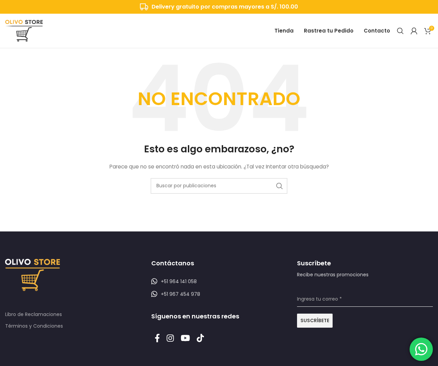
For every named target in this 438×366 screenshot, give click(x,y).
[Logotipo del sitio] (24, 30)
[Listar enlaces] (219, 281)
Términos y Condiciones (34, 326)
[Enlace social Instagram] (170, 338)
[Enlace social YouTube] (185, 338)
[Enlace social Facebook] (157, 338)
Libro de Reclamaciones (33, 314)
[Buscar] (400, 31)
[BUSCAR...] (279, 186)
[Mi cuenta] (414, 31)
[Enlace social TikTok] (200, 338)
